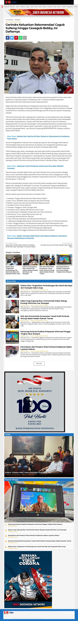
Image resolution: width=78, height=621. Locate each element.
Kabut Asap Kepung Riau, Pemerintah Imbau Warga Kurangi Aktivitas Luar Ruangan (30, 270)
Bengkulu (70, 6)
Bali (36, 6)
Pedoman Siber (31, 618)
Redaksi (21, 618)
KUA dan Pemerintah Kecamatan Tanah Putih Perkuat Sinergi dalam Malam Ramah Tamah (46, 270)
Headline (13, 34)
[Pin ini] (16, 38)
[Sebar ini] (8, 38)
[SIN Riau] (11, 2)
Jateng (22, 6)
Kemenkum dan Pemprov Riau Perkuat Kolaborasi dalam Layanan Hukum (33, 535)
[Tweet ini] (12, 38)
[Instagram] (68, 613)
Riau (55, 6)
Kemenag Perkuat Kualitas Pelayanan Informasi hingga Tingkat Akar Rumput (35, 524)
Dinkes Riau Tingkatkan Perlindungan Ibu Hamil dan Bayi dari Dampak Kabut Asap (13, 270)
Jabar (17, 6)
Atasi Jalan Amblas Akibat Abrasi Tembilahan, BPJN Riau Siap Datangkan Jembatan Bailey (20, 245)
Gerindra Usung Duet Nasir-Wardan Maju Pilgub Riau (56, 245)
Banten (12, 6)
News (26, 290)
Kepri (59, 6)
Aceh (39, 6)
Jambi (64, 6)
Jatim (32, 6)
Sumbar (50, 6)
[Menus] (72, 2)
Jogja (27, 6)
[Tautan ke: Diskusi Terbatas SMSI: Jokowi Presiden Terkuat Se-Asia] (39, 456)
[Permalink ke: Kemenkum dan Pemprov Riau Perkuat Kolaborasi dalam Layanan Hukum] (12, 352)
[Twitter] (65, 613)
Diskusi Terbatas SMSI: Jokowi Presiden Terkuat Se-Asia (28, 472)
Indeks (40, 618)
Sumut (44, 6)
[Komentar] (25, 38)
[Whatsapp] (20, 38)
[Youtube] (72, 613)
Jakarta (6, 6)
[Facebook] (61, 613)
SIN (16, 618)
